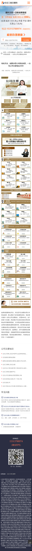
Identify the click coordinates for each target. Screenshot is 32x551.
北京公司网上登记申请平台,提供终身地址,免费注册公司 (15, 354)
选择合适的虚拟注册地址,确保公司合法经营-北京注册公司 (15, 361)
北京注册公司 (6, 382)
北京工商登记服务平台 (9, 372)
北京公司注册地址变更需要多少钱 (12, 375)
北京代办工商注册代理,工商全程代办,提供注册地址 (15, 368)
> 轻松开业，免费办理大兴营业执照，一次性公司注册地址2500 (17, 53)
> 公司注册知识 (11, 52)
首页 (4, 52)
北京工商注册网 (11, 474)
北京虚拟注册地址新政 (9, 357)
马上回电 (26, 40)
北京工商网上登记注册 (9, 364)
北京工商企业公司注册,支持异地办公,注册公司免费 (15, 386)
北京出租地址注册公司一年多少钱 (12, 379)
